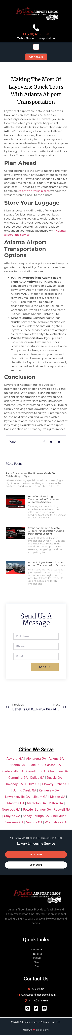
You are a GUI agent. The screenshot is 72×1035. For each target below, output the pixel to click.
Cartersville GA (13, 771)
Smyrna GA (12, 816)
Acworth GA (15, 758)
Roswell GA (62, 809)
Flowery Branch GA (55, 784)
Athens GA (56, 758)
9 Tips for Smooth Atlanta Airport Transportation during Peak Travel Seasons (46, 530)
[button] (36, 47)
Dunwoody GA (13, 784)
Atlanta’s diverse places (34, 190)
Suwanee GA (14, 822)
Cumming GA (18, 778)
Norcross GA (11, 809)
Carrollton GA (36, 771)
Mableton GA (36, 803)
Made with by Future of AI (36, 1030)
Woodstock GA (55, 822)
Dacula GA (54, 778)
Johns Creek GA (24, 790)
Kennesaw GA (49, 790)
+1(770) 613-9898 (36, 34)
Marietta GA (15, 803)
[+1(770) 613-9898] (36, 27)
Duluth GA (32, 784)
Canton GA (52, 765)
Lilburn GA (40, 797)
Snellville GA (60, 816)
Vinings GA (34, 822)
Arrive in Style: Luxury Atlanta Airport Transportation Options (46, 564)
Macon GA (57, 797)
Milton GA (56, 803)
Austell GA (35, 765)
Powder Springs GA (37, 809)
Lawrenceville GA (17, 797)
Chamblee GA (58, 771)
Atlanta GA (17, 765)
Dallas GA (37, 778)
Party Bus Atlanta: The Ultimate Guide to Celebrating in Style (30, 475)
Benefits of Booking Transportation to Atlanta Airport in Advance (43, 499)
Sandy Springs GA (36, 816)
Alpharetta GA (36, 758)
